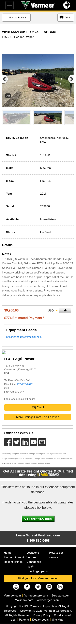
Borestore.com (60, 595)
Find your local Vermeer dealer (38, 578)
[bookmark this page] (65, 310)
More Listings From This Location (37, 416)
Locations (33, 552)
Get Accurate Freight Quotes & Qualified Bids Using (38, 473)
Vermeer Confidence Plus (34, 562)
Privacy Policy (41, 615)
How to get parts (37, 571)
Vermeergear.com (48, 600)
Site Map (57, 619)
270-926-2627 (25, 384)
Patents (24, 619)
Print (67, 17)
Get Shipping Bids (38, 518)
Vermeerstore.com (36, 595)
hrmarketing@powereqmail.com (24, 337)
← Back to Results (16, 17)
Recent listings (13, 561)
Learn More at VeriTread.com (38, 535)
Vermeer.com (12, 595)
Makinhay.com (24, 600)
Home (8, 552)
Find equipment (14, 557)
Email (40, 407)
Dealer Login (40, 619)
